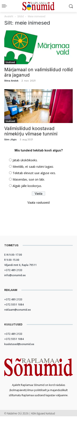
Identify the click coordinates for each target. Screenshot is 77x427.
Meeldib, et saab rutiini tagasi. (33, 167)
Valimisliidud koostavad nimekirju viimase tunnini (31, 131)
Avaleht (8, 16)
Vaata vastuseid (38, 202)
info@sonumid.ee (15, 275)
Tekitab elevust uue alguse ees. (34, 173)
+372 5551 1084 (14, 304)
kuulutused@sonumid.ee (19, 344)
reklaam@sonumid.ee (17, 309)
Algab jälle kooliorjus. (27, 186)
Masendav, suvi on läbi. (29, 179)
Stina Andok (11, 80)
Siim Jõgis (10, 139)
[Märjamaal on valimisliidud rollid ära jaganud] (38, 47)
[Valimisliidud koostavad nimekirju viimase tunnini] (38, 106)
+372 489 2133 (13, 270)
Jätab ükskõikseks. (25, 160)
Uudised (10, 62)
